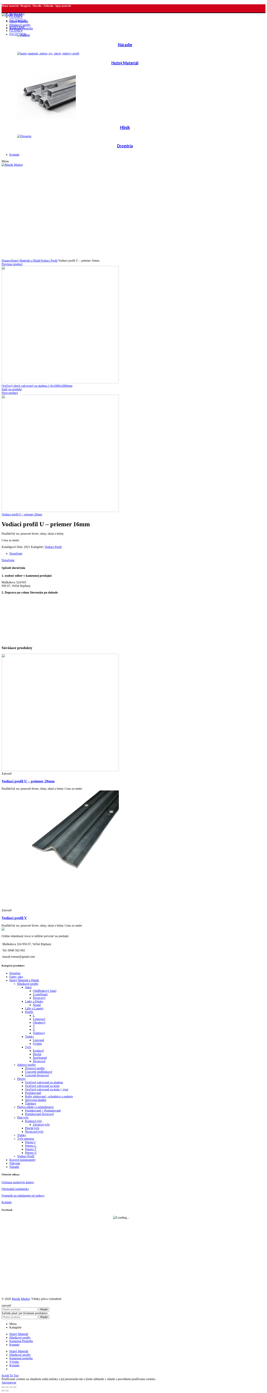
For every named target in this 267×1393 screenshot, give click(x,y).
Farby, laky (16, 976)
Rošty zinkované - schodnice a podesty (49, 1096)
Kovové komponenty (22, 1159)
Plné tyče (23, 1117)
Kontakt (7, 1202)
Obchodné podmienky (15, 1189)
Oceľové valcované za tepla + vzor (46, 1089)
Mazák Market (21, 1298)
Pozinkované (33, 1093)
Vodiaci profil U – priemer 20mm (28, 781)
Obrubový (39, 1022)
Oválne (37, 1043)
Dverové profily (35, 1068)
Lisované (38, 1040)
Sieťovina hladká (35, 1100)
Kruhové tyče (33, 1121)
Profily (29, 1012)
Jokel (28, 987)
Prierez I (30, 1142)
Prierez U (31, 1152)
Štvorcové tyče (34, 1131)
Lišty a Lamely (34, 1008)
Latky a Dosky (34, 1001)
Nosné (37, 1005)
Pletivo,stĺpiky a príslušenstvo (35, 1107)
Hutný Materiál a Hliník (25, 260)
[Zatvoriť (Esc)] (3, 1387)
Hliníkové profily (28, 983)
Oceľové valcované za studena (44, 1082)
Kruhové (38, 1050)
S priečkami (40, 994)
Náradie (14, 1166)
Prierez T (30, 1149)
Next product (10, 392)
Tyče (28, 1047)
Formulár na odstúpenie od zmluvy (23, 1195)
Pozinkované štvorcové (39, 1114)
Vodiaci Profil (48, 260)
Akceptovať (9, 1382)
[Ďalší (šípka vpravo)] (7, 1390)
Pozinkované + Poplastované (43, 1110)
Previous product (12, 264)
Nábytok (14, 1163)
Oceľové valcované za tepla (42, 1086)
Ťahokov (30, 1103)
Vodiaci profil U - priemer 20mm (22, 514)
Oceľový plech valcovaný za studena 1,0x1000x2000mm (37, 385)
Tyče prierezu (25, 1138)
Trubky (29, 1036)
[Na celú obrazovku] (11, 1387)
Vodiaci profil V (14, 918)
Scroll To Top (10, 1375)
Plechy (21, 1078)
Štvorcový (39, 998)
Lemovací (39, 1019)
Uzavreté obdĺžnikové (38, 1071)
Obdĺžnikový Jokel (44, 990)
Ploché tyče (32, 1128)
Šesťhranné (40, 1057)
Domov (6, 260)
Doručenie (15, 553)
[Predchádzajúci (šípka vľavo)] (3, 1390)
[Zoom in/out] (14, 1387)
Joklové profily (26, 1064)
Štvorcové (39, 1061)
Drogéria (14, 973)
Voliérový (39, 1033)
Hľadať (44, 1309)
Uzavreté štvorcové (37, 1075)
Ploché (37, 1054)
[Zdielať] (7, 1387)
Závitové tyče (41, 1124)
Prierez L (30, 1145)
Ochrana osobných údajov (18, 1182)
